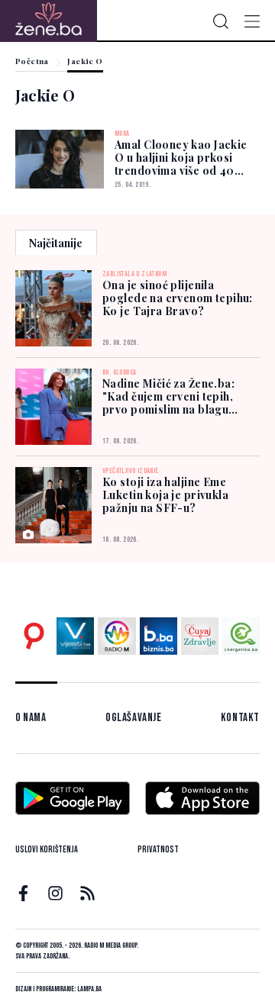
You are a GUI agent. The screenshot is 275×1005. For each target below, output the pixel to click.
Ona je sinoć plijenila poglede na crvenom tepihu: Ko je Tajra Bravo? (177, 298)
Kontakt (240, 717)
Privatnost (158, 849)
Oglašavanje (133, 717)
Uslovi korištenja (46, 849)
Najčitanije (55, 243)
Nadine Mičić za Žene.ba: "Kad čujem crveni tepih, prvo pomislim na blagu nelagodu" (168, 396)
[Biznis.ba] (158, 636)
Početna (32, 61)
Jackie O (84, 61)
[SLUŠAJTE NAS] (116, 636)
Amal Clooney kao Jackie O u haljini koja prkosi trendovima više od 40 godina (181, 164)
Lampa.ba (89, 989)
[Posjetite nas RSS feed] (87, 893)
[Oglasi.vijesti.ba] (34, 636)
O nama (31, 717)
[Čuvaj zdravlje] (199, 636)
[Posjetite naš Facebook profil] (23, 893)
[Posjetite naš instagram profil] (55, 893)
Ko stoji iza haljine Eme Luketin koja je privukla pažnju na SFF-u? (165, 494)
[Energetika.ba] (241, 636)
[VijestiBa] (75, 636)
